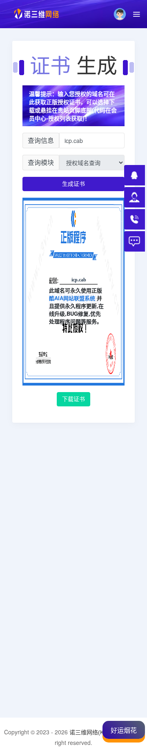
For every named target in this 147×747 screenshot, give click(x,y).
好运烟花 (124, 730)
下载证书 (73, 399)
